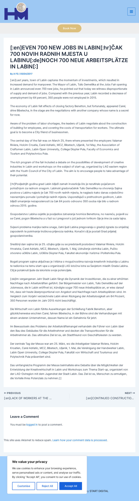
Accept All (71, 485)
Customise (23, 485)
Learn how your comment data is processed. (80, 440)
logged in (32, 424)
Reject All (47, 485)
